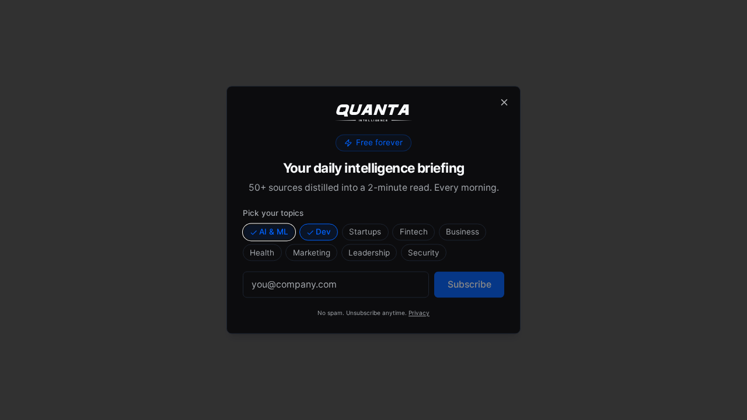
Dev (323, 231)
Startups (365, 231)
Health (262, 252)
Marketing (311, 252)
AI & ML (273, 231)
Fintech (414, 231)
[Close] (504, 102)
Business (462, 231)
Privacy (419, 313)
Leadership (369, 252)
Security (423, 252)
